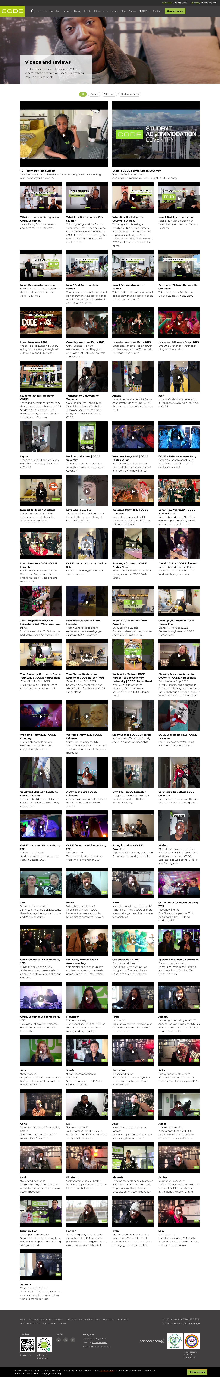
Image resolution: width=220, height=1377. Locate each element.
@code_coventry (99, 1343)
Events (87, 11)
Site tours (109, 94)
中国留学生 (144, 11)
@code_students (99, 1339)
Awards (132, 11)
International (101, 11)
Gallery (77, 11)
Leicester (42, 11)
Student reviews (130, 94)
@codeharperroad (103, 1346)
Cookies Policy (107, 1370)
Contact (157, 11)
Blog (123, 11)
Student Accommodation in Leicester (46, 1319)
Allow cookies (197, 1372)
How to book (109, 1319)
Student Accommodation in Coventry (83, 1319)
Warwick (66, 11)
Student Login (175, 11)
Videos (114, 11)
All (83, 94)
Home (23, 1319)
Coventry (54, 11)
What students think (29, 1323)
